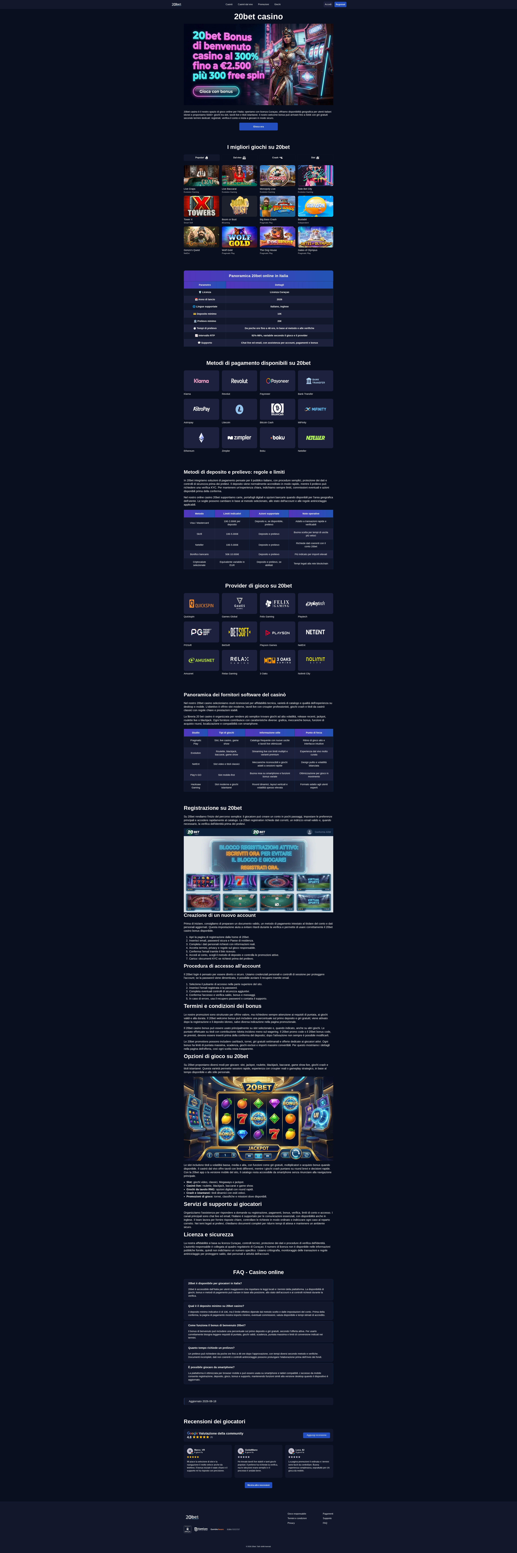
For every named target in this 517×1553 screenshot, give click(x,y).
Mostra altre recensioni (258, 1485)
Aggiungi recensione (316, 1435)
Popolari (199, 157)
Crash (275, 157)
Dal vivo (237, 157)
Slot (313, 157)
